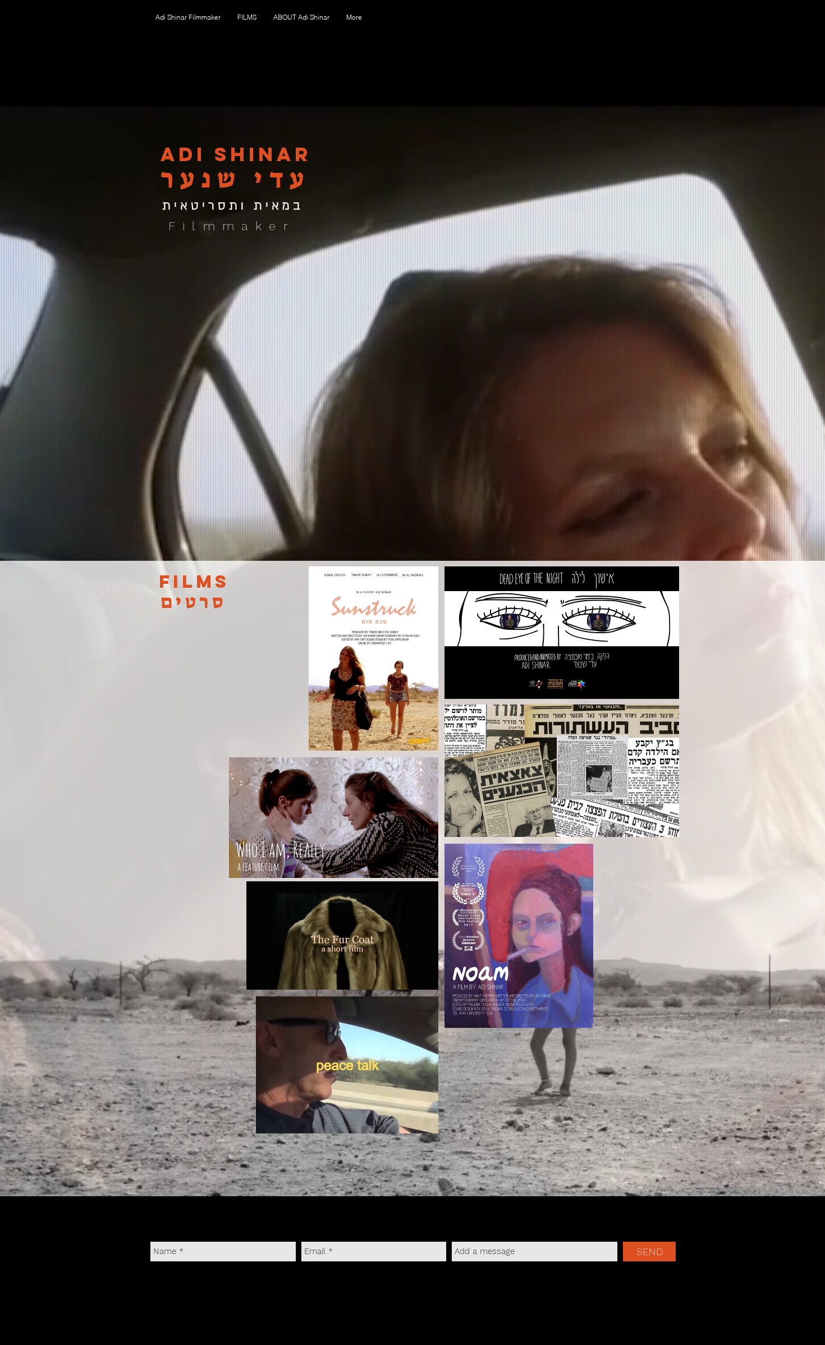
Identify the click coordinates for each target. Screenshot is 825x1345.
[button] (247, 17)
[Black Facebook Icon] (156, 1286)
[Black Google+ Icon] (238, 1286)
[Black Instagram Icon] (211, 1286)
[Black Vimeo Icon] (183, 1286)
